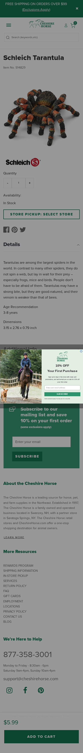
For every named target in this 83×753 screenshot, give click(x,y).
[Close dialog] (81, 351)
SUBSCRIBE (62, 394)
